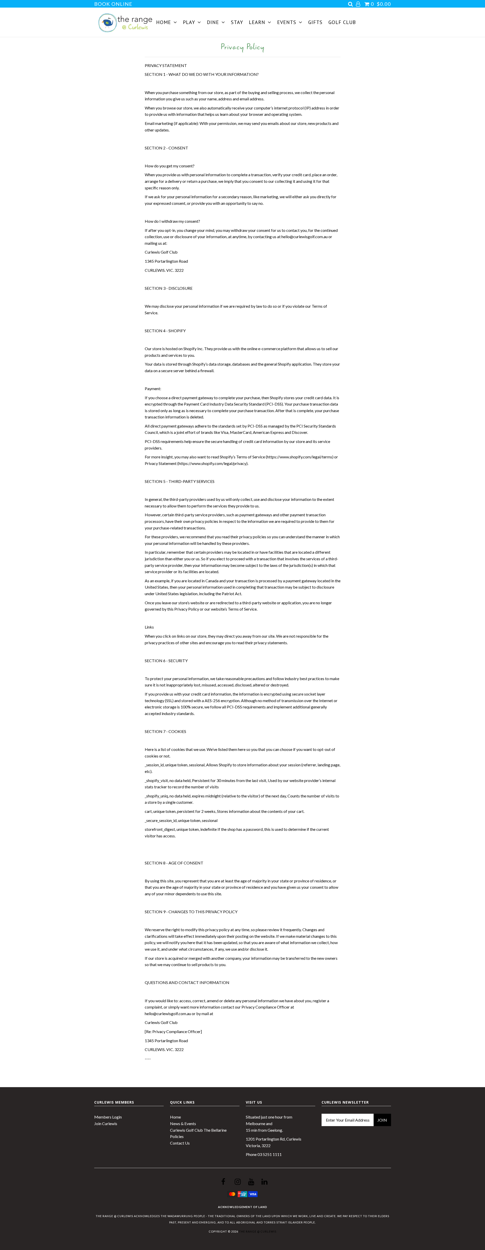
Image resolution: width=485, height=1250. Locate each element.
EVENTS (286, 22)
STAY (237, 22)
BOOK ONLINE (113, 4)
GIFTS (315, 22)
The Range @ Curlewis (257, 1231)
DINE (213, 22)
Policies (177, 1136)
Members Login (108, 1116)
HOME (163, 22)
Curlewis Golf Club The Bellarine (198, 1130)
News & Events (183, 1123)
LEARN (257, 22)
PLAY (189, 22)
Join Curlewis (105, 1123)
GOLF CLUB (342, 22)
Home (175, 1116)
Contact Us (180, 1143)
